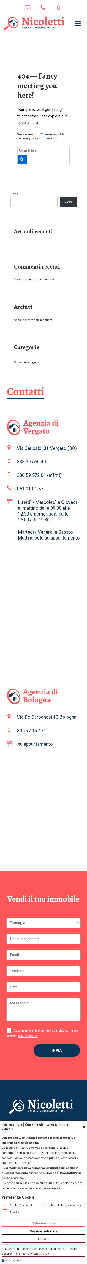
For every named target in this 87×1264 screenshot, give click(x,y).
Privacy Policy (39, 1253)
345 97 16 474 (59, 8)
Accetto (43, 1239)
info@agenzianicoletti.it (28, 8)
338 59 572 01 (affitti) (39, 475)
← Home (43, 134)
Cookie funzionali (21, 1205)
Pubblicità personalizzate (68, 1205)
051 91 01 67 (43, 8)
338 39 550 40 (31, 462)
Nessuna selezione (44, 1231)
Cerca (14, 194)
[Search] (22, 159)
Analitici (15, 1212)
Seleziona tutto (43, 1223)
